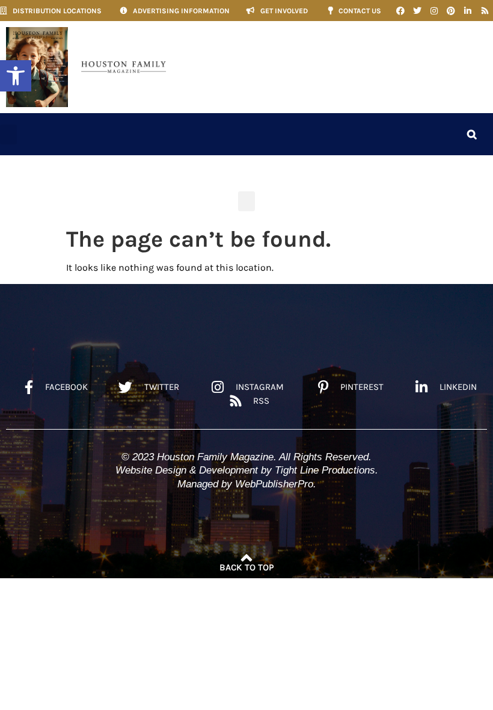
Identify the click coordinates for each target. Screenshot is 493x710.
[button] (15, 75)
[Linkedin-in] (467, 10)
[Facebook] (400, 10)
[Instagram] (434, 10)
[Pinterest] (450, 10)
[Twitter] (417, 10)
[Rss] (484, 10)
